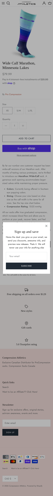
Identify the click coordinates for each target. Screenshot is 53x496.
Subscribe (26, 266)
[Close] (46, 226)
